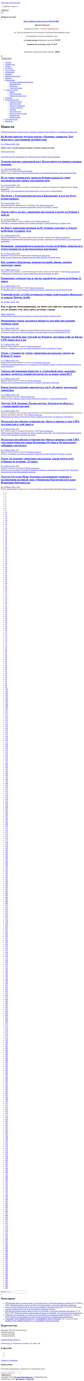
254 (6, 991)
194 (6, 874)
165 (6, 817)
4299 (18, 235)
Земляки (8, 74)
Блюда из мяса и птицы (18, 113)
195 (6, 876)
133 (6, 754)
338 (6, 1156)
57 (6, 605)
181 (6, 848)
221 (6, 927)
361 (6, 1201)
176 (6, 838)
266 (6, 1015)
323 (6, 1127)
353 (6, 1186)
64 (6, 618)
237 (6, 958)
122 (6, 732)
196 (6, 877)
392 (6, 1262)
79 (6, 648)
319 (6, 1119)
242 (6, 968)
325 (6, 1131)
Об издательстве (11, 119)
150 (6, 787)
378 (6, 1235)
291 (6, 1064)
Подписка (5, 10)
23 (6, 538)
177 (6, 840)
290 (6, 1062)
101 (6, 691)
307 (6, 1095)
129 (6, 746)
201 (6, 887)
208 (6, 901)
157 (6, 801)
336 (6, 1152)
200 (6, 885)
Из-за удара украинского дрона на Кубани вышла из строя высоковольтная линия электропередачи (35, 179)
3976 (18, 169)
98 (6, 685)
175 (6, 836)
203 (6, 891)
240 (6, 964)
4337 (18, 270)
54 (6, 599)
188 (6, 862)
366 (6, 1211)
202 (6, 889)
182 (6, 850)
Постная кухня (15, 104)
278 (6, 1038)
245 (6, 974)
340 (6, 1160)
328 (6, 1137)
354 (6, 1188)
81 (6, 652)
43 (6, 577)
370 (6, 1219)
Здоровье (8, 98)
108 (6, 705)
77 (6, 644)
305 (6, 1091)
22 (6, 536)
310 (6, 1101)
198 (6, 881)
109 (6, 707)
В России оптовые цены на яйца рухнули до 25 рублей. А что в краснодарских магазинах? (49, 1313)
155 (6, 797)
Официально (10, 80)
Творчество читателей (18, 96)
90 (6, 669)
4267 (18, 185)
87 (6, 663)
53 (6, 597)
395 (6, 1268)
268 (6, 1019)
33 (6, 557)
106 (6, 701)
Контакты (9, 121)
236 (6, 956)
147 (6, 781)
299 (6, 1080)
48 (6, 587)
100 (6, 689)
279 (6, 1040)
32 (6, 556)
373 (6, 1225)
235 (6, 954)
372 (6, 1223)
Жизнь (12, 92)
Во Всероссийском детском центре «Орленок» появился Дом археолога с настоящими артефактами (37, 138)
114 (6, 716)
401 (6, 1280)
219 (6, 923)
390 (6, 1258)
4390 (18, 379)
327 (6, 1135)
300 (6, 1082)
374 (6, 1227)
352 (6, 1184)
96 (6, 681)
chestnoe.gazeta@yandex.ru (10, 1340)
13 (6, 518)
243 (6, 970)
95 (6, 679)
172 (6, 830)
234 (6, 952)
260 (6, 1003)
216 (6, 917)
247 (6, 978)
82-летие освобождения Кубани (21, 82)
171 (6, 828)
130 (6, 748)
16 (6, 524)
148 (6, 783)
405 (6, 1288)
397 (6, 1272)
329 (6, 1139)
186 (6, 858)
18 (6, 528)
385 (6, 1249)
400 (6, 1278)
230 (6, 944)
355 (6, 1190)
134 (6, 756)
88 (6, 665)
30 (6, 552)
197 (6, 879)
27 (6, 546)
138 (6, 764)
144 (6, 775)
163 (6, 813)
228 (6, 940)
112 (6, 713)
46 (6, 583)
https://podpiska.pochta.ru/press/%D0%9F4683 (41, 21)
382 (6, 1243)
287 (6, 1056)
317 (6, 1115)
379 (6, 1237)
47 (6, 585)
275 (6, 1033)
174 (6, 834)
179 (6, 844)
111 (6, 711)
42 (6, 575)
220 (6, 925)
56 (6, 603)
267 (6, 1017)
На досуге (9, 68)
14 (6, 520)
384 (6, 1247)
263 (6, 1009)
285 (6, 1052)
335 (6, 1150)
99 (6, 687)
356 (6, 1192)
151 (6, 789)
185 (6, 856)
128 (6, 744)
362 (6, 1203)
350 (6, 1180)
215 (6, 915)
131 (6, 750)
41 (6, 573)
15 (6, 522)
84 (6, 658)
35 (6, 561)
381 (6, 1241)
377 (6, 1233)
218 (6, 921)
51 (6, 593)
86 (6, 662)
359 (6, 1198)
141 (6, 770)
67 (6, 624)
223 (6, 931)
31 (6, 554)
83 (6, 656)
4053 (17, 328)
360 (6, 1199)
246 (6, 976)
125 (6, 738)
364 (6, 1207)
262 (6, 1007)
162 (6, 811)
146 (6, 779)
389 (6, 1256)
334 (6, 1148)
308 (6, 1097)
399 (6, 1276)
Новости (8, 78)
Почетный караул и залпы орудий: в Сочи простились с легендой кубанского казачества (43, 1305)
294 (6, 1070)
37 (6, 565)
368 (6, 1215)
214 (6, 913)
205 (6, 895)
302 (6, 1086)
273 (6, 1029)
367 (6, 1213)
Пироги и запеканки (17, 106)
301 (6, 1084)
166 (6, 819)
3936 (18, 487)
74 (6, 638)
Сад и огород (10, 70)
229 (6, 942)
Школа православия (12, 76)
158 (6, 803)
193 (6, 872)
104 (6, 697)
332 (6, 1145)
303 (6, 1088)
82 (6, 654)
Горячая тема (10, 64)
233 (6, 950)
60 (6, 610)
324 (6, 1129)
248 (6, 980)
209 (6, 903)
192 (6, 870)
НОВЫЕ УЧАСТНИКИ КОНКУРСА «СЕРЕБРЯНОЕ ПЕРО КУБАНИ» (32, 1321)
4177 (17, 450)
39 (6, 569)
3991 (17, 429)
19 (6, 530)
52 (6, 595)
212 (6, 909)
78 (6, 646)
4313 (17, 360)
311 (6, 1103)
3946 (18, 253)
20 (6, 532)
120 (6, 728)
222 (6, 929)
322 (6, 1125)
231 (6, 946)
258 (6, 999)
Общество (13, 86)
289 (6, 1060)
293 (6, 1068)
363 (6, 1205)
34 (6, 559)
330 (6, 1141)
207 (6, 899)
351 (6, 1182)
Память (8, 66)
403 (6, 1284)
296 (6, 1074)
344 (6, 1168)
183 (6, 852)
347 (6, 1174)
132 (6, 752)
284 (6, 1050)
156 (6, 799)
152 (6, 791)
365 (6, 1209)
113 (6, 715)
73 (6, 636)
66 (6, 622)
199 (6, 883)
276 (6, 1035)
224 (6, 932)
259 (6, 1001)
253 (6, 989)
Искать (3, 1292)
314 (6, 1109)
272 (6, 1027)
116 (6, 720)
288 (6, 1058)
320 (6, 1121)
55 (6, 601)
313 (6, 1107)
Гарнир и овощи (16, 102)
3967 (18, 395)
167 (6, 821)
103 (6, 695)
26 (6, 544)
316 (6, 1113)
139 (6, 766)
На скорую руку (16, 111)
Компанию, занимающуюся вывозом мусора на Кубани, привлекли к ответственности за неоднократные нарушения (42, 247)
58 (6, 607)
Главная (8, 62)
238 (6, 960)
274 (6, 1031)
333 (6, 1146)
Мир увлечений (15, 94)
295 (6, 1072)
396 (6, 1270)
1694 (17, 144)
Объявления (9, 72)
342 (6, 1164)
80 (6, 650)
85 (6, 660)
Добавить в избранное (9, 1360)
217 (6, 919)
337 (6, 1154)
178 (6, 842)
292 (6, 1066)
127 (6, 742)
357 (6, 1194)
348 (6, 1176)
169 (6, 824)
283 (6, 1048)
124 (6, 736)
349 (6, 1178)
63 (6, 616)
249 (6, 982)
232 (6, 948)
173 (6, 832)
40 (6, 571)
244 (6, 972)
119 (6, 726)
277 (6, 1037)
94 (6, 677)
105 (6, 699)
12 (6, 516)
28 (6, 548)
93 (6, 675)
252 (6, 987)
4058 (17, 466)
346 (6, 1172)
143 (6, 773)
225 (6, 934)
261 (6, 1005)
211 (6, 907)
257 (6, 997)
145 (6, 777)
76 (6, 642)
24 (6, 540)
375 (6, 1229)
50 (6, 591)
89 (6, 667)
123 (6, 734)
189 (6, 864)
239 (6, 962)
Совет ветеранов (16, 88)
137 (6, 762)
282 (6, 1046)
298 (6, 1078)
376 (6, 1231)
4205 (18, 286)
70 (6, 630)
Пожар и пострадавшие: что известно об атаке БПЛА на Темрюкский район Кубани (41, 1317)
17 (6, 526)
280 (6, 1042)
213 (6, 911)
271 (6, 1025)
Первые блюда (15, 117)
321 (6, 1123)
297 (6, 1076)
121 (6, 730)
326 (6, 1133)
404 (6, 1286)
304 (6, 1090)
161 (6, 809)
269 (6, 1021)
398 (6, 1274)
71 (6, 632)
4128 (17, 203)
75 (6, 640)
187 (6, 860)
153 (6, 793)
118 (6, 724)
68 (6, 626)
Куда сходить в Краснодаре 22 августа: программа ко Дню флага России (43, 1308)
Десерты (13, 109)
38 (6, 567)
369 (6, 1217)
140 (6, 768)
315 (6, 1111)
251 (6, 985)
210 (6, 905)
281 (6, 1044)
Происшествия (15, 84)
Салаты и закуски (16, 108)
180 (6, 846)
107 (6, 703)
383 (6, 1245)
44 (6, 579)
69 (6, 628)
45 (6, 581)
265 (6, 1013)
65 (6, 620)
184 (6, 854)
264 (6, 1011)
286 (6, 1054)
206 (6, 897)
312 (6, 1105)
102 (6, 693)
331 (6, 1143)
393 (6, 1264)
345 (6, 1170)
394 (6, 1266)
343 (6, 1166)
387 (6, 1252)
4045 (17, 302)
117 (6, 722)
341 (6, 1162)
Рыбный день (15, 115)
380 (6, 1239)
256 (6, 995)
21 (6, 534)
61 (6, 612)
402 (6, 1282)
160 (6, 807)
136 (6, 760)
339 (6, 1158)
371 (6, 1221)
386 (6, 1251)
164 (6, 815)
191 (6, 868)
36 (6, 563)
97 (6, 683)
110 (6, 709)
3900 (17, 344)
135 (6, 758)
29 (6, 550)
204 (6, 893)
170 (6, 826)
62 (6, 614)
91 (6, 671)
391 (6, 1260)
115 (6, 718)
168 (6, 823)
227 (6, 938)
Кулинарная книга (12, 100)
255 (6, 993)
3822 (17, 411)
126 (6, 740)
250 (6, 984)
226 (6, 936)
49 (6, 589)
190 (6, 866)
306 (6, 1093)
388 (6, 1254)
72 (6, 634)
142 (6, 771)
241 (6, 966)
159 (6, 805)
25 (6, 542)
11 (6, 514)
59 (6, 609)
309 (6, 1099)
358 (6, 1196)
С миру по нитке (11, 90)
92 (6, 673)
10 (6, 512)
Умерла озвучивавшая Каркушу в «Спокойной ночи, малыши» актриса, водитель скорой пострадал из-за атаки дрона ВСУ (38, 372)
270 (6, 1023)
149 (6, 785)
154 (6, 795)
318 (6, 1117)
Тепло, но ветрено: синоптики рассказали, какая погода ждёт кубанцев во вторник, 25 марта (37, 460)
